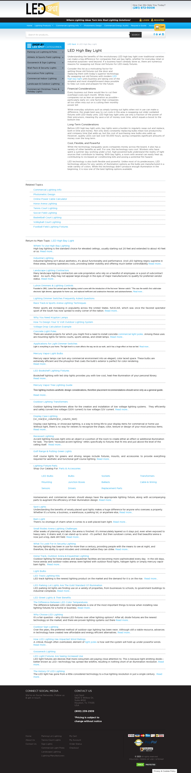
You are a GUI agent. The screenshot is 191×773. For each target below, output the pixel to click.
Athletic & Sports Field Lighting (45, 57)
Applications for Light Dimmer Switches (55, 343)
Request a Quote (138, 25)
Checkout (74, 748)
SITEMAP (159, 759)
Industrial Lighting (43, 258)
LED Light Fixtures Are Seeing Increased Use (58, 656)
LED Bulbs (47, 476)
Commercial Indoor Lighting (45, 78)
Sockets (106, 476)
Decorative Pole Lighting (40, 73)
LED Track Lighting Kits (46, 575)
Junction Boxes (76, 482)
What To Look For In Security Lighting (54, 543)
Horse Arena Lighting (45, 203)
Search (136, 35)
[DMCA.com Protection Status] (146, 764)
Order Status (75, 744)
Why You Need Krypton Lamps (50, 317)
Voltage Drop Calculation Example (52, 326)
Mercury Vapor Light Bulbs (48, 353)
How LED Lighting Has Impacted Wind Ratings (59, 639)
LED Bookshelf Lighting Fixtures (51, 370)
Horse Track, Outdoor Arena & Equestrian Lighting (61, 556)
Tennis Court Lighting (45, 208)
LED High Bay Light (62, 240)
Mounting (47, 482)
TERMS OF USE (147, 759)
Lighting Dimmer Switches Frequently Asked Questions (64, 298)
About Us (30, 740)
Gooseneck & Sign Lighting (45, 62)
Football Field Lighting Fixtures (50, 226)
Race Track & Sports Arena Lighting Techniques (59, 303)
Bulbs (71, 476)
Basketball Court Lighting (47, 217)
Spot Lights (39, 506)
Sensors (46, 488)
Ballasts (106, 482)
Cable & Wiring (148, 482)
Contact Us (31, 744)
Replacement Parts (112, 488)
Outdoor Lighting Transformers (50, 401)
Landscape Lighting (51, 752)
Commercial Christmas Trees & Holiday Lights (45, 90)
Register (159, 20)
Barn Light (39, 519)
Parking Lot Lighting (51, 736)
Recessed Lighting (43, 436)
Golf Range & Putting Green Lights (52, 451)
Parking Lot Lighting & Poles (45, 52)
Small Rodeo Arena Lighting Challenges (55, 528)
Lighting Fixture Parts (45, 465)
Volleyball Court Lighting (47, 222)
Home (29, 25)
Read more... (46, 251)
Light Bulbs (39, 571)
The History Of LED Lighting (49, 671)
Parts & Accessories (70, 468)
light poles (91, 642)
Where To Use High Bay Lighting (51, 245)
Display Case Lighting (45, 416)
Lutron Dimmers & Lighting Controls (53, 285)
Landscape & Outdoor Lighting (45, 84)
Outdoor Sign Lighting (45, 627)
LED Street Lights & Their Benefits (52, 597)
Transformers (147, 476)
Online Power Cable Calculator (50, 199)
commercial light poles (130, 334)
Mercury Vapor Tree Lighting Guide (52, 385)
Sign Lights (46, 744)
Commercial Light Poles (52, 748)
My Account (75, 740)
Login (145, 20)
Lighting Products (43, 25)
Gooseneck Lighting (44, 651)
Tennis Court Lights (51, 740)
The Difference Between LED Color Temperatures (60, 602)
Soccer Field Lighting (45, 213)
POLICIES (133, 759)
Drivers (72, 488)
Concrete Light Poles (44, 331)
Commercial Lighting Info (67, 25)
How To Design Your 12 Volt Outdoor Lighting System (63, 322)
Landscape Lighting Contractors (51, 270)
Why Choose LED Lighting (48, 614)
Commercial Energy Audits (116, 25)
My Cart (73, 736)
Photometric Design (93, 25)
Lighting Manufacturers (52, 756)
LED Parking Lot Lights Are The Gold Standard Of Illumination (67, 585)
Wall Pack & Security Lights (45, 68)
